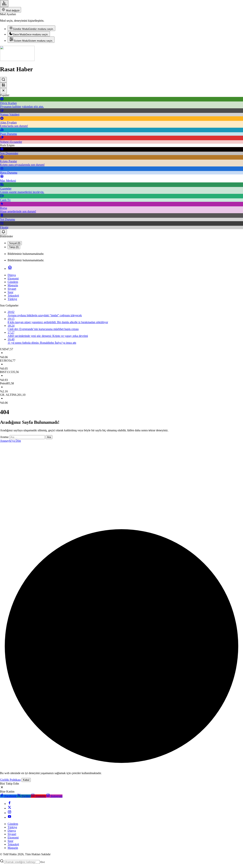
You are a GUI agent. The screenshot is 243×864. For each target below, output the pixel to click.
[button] (3, 85)
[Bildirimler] (3, 232)
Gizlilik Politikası (10, 779)
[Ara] (3, 79)
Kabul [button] (26, 779)
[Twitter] (9, 808)
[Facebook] (9, 803)
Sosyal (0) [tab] (14, 243)
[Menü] (4, 3)
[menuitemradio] (31, 28)
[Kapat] (3, 90)
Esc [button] (42, 862)
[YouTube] (9, 817)
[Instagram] (9, 812)
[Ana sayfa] (10, 268)
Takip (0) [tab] (14, 247)
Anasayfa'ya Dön (10, 440)
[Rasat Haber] (17, 60)
